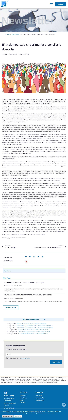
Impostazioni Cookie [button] (8, 416)
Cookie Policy (42, 411)
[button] (51, 4)
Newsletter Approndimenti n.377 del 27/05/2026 (34, 332)
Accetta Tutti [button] (18, 416)
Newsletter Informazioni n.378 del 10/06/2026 (33, 330)
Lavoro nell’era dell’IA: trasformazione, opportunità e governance (28, 295)
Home (7, 34)
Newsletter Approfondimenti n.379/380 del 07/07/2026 (35, 326)
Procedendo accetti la (18, 358)
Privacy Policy (25, 358)
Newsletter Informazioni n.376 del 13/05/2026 (33, 334)
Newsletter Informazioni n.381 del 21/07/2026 (32, 324)
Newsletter (15, 34)
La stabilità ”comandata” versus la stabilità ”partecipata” (24, 282)
